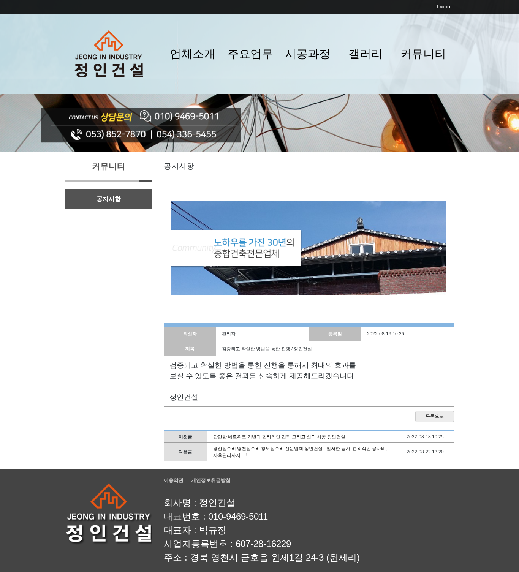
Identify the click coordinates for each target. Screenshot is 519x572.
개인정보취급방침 (211, 480)
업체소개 (192, 53)
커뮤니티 (423, 53)
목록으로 (435, 416)
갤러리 (365, 53)
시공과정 (308, 53)
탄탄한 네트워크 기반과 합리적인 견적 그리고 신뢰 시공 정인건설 (279, 436)
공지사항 (109, 199)
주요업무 (250, 53)
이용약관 (174, 480)
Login (443, 6)
